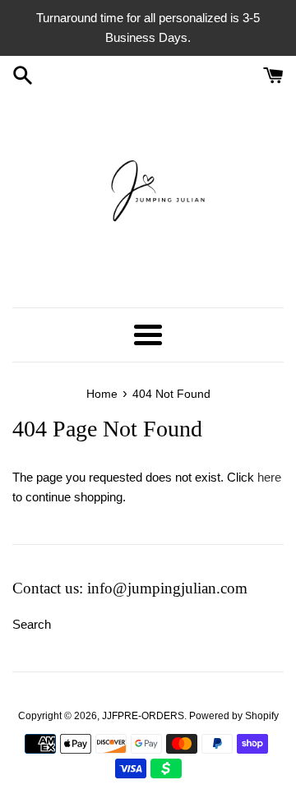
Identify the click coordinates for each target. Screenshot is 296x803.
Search (31, 624)
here (269, 477)
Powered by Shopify (234, 716)
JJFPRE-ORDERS (143, 716)
